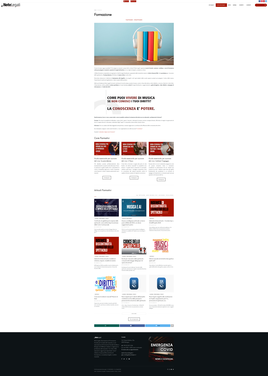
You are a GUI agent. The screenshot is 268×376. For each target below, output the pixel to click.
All (137, 195)
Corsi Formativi (129, 19)
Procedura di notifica (110, 371)
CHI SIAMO (211, 5)
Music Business (161, 195)
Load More (134, 313)
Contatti (248, 5)
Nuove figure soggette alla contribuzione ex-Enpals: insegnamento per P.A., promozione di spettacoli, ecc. (160, 298)
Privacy (116, 371)
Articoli (152, 218)
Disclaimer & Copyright (101, 371)
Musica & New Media (127, 218)
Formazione (99, 10)
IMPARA (234, 5)
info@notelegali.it (128, 353)
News (229, 5)
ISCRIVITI (134, 1)
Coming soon (107, 177)
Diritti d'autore (142, 195)
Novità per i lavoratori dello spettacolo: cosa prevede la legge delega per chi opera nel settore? (133, 260)
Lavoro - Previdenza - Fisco (152, 195)
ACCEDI (126, 1)
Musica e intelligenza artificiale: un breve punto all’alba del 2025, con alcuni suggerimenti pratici (133, 223)
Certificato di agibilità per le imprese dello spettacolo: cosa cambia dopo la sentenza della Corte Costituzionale (106, 223)
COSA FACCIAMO (221, 5)
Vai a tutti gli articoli (134, 319)
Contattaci (139, 128)
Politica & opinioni (169, 195)
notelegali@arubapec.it (130, 355)
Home (95, 10)
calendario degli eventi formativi (107, 132)
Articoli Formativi (138, 19)
